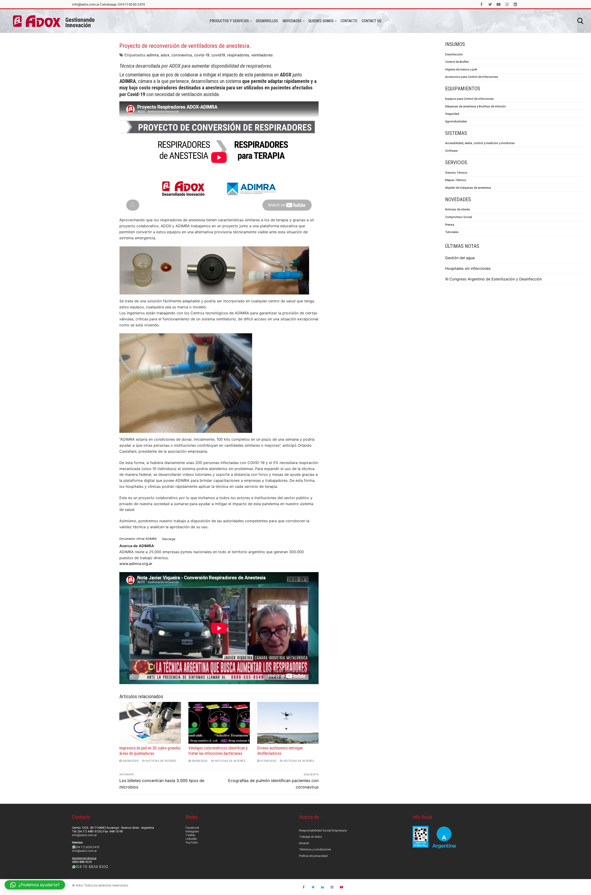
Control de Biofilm (457, 62)
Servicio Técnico (456, 172)
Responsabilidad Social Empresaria (323, 830)
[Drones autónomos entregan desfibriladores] (288, 723)
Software (451, 150)
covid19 (218, 55)
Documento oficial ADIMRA (138, 539)
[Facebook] (481, 4)
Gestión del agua (460, 257)
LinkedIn (191, 838)
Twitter (190, 835)
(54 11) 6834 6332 (92, 866)
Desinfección (454, 54)
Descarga (168, 539)
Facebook (192, 827)
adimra (153, 55)
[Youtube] (498, 4)
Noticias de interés (457, 209)
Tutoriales (451, 232)
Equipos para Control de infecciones (469, 98)
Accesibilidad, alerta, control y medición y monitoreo (480, 143)
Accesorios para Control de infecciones (471, 77)
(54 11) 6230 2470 (87, 847)
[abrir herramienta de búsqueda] (580, 21)
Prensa (449, 224)
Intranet (304, 843)
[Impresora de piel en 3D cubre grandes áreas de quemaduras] (150, 723)
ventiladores (262, 55)
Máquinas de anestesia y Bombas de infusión (475, 106)
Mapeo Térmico (455, 180)
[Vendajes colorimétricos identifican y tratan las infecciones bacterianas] (219, 723)
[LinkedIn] (515, 4)
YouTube (192, 842)
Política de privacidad (313, 856)
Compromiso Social (458, 217)
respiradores (238, 55)
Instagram (192, 831)
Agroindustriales (456, 121)
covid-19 (201, 55)
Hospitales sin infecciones (468, 268)
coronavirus (182, 55)
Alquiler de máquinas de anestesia (468, 187)
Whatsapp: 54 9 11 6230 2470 (123, 4)
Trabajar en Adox (310, 836)
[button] (35, 884)
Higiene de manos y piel (461, 69)
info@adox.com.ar (86, 4)
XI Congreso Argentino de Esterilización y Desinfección (493, 279)
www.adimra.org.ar (135, 563)
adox (165, 55)
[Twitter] (490, 4)
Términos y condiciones (315, 849)
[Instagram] (507, 4)
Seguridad (452, 113)
